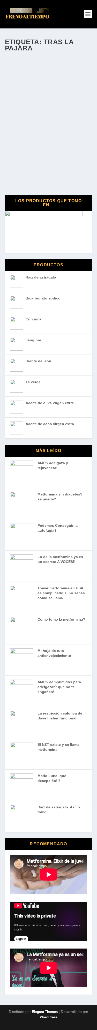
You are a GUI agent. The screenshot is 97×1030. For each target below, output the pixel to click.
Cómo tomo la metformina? (61, 619)
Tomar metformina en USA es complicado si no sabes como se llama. (61, 593)
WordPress (48, 1017)
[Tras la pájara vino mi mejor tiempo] (48, 87)
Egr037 (21, 139)
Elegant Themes (45, 1012)
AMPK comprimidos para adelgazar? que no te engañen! (59, 687)
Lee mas (24, 172)
